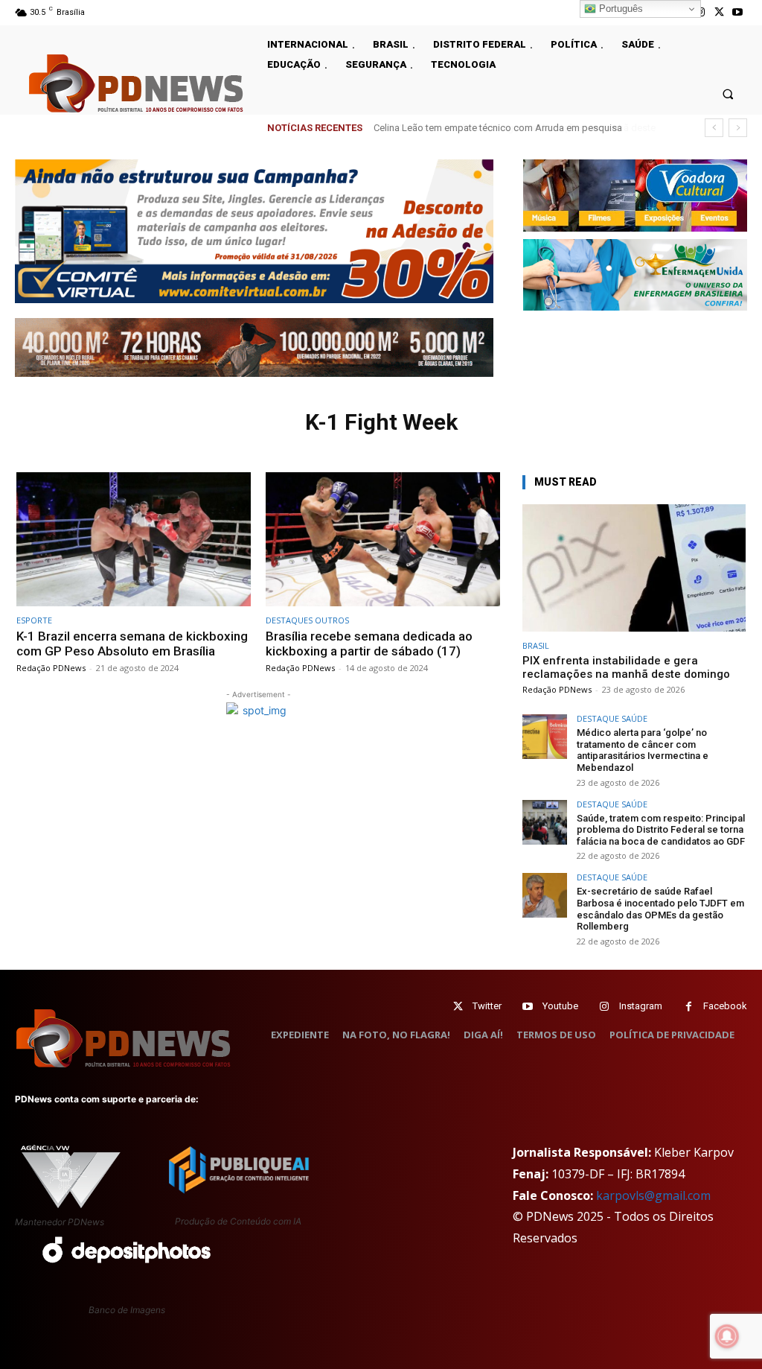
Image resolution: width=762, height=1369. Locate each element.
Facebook (725, 1005)
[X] (719, 12)
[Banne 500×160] (635, 275)
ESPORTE (34, 620)
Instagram (640, 1005)
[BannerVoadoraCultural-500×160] (635, 195)
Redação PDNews (51, 667)
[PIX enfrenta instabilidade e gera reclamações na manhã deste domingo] (634, 568)
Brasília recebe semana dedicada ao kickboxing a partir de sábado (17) (369, 643)
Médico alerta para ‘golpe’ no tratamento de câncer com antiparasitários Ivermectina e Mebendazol (642, 750)
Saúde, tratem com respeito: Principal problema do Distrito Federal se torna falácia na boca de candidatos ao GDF (661, 830)
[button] (728, 93)
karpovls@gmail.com (653, 1195)
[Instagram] (605, 1007)
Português (619, 8)
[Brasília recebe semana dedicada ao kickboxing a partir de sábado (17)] (383, 539)
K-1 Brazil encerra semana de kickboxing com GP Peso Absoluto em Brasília (132, 643)
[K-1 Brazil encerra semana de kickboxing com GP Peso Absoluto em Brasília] (133, 539)
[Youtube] (738, 12)
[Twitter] (458, 1007)
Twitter (487, 1005)
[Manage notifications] (727, 1336)
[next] (738, 127)
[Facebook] (689, 1007)
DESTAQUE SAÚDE (612, 718)
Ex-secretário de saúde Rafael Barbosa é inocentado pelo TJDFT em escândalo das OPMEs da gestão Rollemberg (660, 909)
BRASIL (535, 645)
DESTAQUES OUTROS (307, 620)
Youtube (560, 1005)
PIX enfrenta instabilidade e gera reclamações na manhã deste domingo (626, 667)
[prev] (714, 127)
